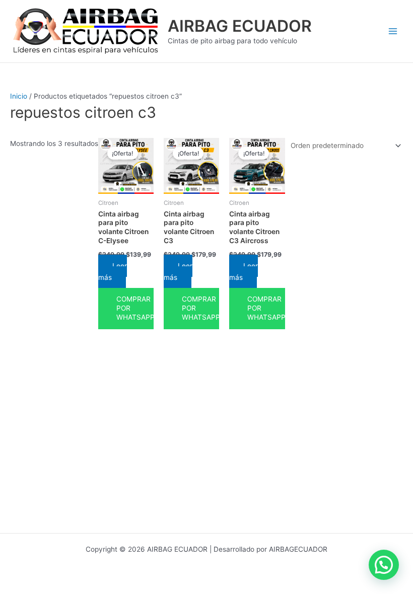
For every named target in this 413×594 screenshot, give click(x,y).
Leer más (112, 271)
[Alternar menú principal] (393, 31)
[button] (384, 565)
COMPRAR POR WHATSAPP (135, 308)
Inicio (18, 96)
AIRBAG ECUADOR (240, 26)
